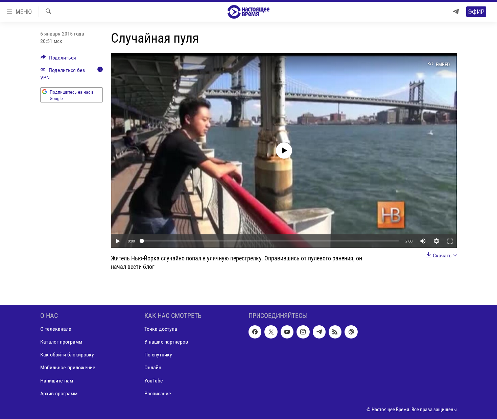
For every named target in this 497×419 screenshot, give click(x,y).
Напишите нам (56, 380)
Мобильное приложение (67, 367)
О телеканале (55, 329)
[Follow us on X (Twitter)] (270, 331)
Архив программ (58, 393)
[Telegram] (455, 11)
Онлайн (152, 367)
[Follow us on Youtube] (287, 331)
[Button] (58, 59)
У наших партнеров (166, 342)
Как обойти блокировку (67, 354)
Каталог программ (61, 342)
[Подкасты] (351, 331)
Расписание (157, 393)
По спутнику (158, 354)
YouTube (153, 380)
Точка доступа (160, 329)
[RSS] (335, 331)
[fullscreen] (450, 241)
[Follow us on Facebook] (255, 331)
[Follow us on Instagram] (303, 331)
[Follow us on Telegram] (319, 331)
